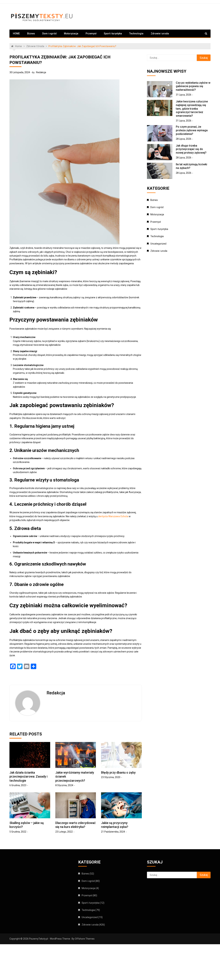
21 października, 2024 (113, 831)
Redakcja (41, 72)
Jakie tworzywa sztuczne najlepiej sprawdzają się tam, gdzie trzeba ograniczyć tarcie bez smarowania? (192, 108)
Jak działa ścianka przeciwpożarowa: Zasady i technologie (28, 776)
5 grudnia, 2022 (17, 831)
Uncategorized (158, 243)
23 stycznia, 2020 (110, 777)
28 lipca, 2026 (183, 138)
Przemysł (91, 33)
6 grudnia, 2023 (17, 785)
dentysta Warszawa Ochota (113, 516)
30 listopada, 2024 (19, 72)
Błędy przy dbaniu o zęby (118, 772)
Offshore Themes (85, 938)
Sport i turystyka (113, 33)
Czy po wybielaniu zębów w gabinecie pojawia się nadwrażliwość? (193, 86)
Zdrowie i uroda (160, 33)
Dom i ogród (49, 33)
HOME (16, 33)
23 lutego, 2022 (64, 831)
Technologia (136, 33)
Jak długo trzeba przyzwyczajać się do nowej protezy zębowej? (191, 149)
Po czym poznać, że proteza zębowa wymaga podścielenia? (192, 130)
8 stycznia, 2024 (64, 785)
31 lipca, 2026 (183, 94)
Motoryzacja (71, 33)
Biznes (31, 33)
